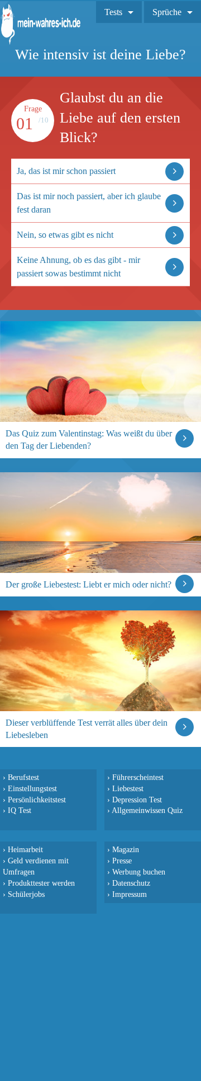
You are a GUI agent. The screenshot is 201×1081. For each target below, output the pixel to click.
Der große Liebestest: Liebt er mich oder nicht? (88, 584)
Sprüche (166, 12)
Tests (113, 12)
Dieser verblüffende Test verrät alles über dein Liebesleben (87, 729)
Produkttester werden (41, 882)
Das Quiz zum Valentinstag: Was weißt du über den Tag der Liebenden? (89, 439)
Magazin (125, 849)
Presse (122, 860)
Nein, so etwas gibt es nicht (65, 234)
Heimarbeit (25, 849)
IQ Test (19, 810)
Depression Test (137, 799)
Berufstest (23, 777)
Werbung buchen (138, 871)
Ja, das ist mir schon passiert (66, 171)
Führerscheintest (138, 777)
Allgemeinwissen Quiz (147, 810)
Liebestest (127, 788)
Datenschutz (131, 882)
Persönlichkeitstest (37, 799)
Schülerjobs (26, 894)
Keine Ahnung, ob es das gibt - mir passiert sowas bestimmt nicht (78, 266)
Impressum (129, 894)
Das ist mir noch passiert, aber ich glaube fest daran (89, 202)
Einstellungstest (32, 788)
